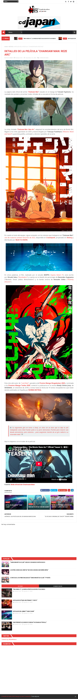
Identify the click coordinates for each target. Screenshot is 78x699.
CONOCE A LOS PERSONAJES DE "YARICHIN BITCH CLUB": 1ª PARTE (30, 578)
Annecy (69, 238)
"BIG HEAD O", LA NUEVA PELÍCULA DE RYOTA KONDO (19, 38)
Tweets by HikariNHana (9, 639)
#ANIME (8, 502)
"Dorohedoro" (22, 277)
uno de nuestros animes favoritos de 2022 (19, 238)
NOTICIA (11, 46)
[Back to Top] (75, 697)
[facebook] (68, 1)
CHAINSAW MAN (43, 58)
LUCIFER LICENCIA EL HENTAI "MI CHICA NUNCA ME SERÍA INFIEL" (29, 570)
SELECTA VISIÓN (21, 240)
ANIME (11, 58)
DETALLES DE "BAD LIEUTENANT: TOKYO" (60, 38)
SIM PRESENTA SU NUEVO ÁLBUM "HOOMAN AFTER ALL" (30, 622)
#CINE (44, 38)
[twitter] (71, 1)
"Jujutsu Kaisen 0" (57, 275)
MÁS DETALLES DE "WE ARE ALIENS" (38, 507)
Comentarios (57, 586)
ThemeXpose (35, 696)
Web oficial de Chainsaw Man (23, 484)
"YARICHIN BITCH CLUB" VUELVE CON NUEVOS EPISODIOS (27, 562)
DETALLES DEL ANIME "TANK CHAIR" (13, 506)
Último (20, 586)
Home (6, 46)
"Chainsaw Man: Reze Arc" (26, 129)
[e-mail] (73, 1)
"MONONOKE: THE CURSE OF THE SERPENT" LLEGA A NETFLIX (61, 506)
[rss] (66, 1)
